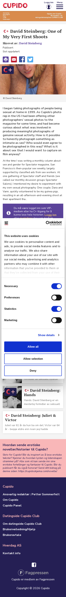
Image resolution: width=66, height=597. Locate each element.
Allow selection (33, 358)
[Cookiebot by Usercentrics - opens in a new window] (46, 223)
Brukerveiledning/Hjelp (19, 529)
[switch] (56, 297)
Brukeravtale (12, 535)
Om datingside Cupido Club (22, 524)
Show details (46, 335)
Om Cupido (10, 500)
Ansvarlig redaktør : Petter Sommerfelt (31, 494)
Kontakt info (12, 553)
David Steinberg (30, 43)
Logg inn (50, 215)
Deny (33, 370)
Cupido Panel (12, 506)
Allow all (32, 346)
